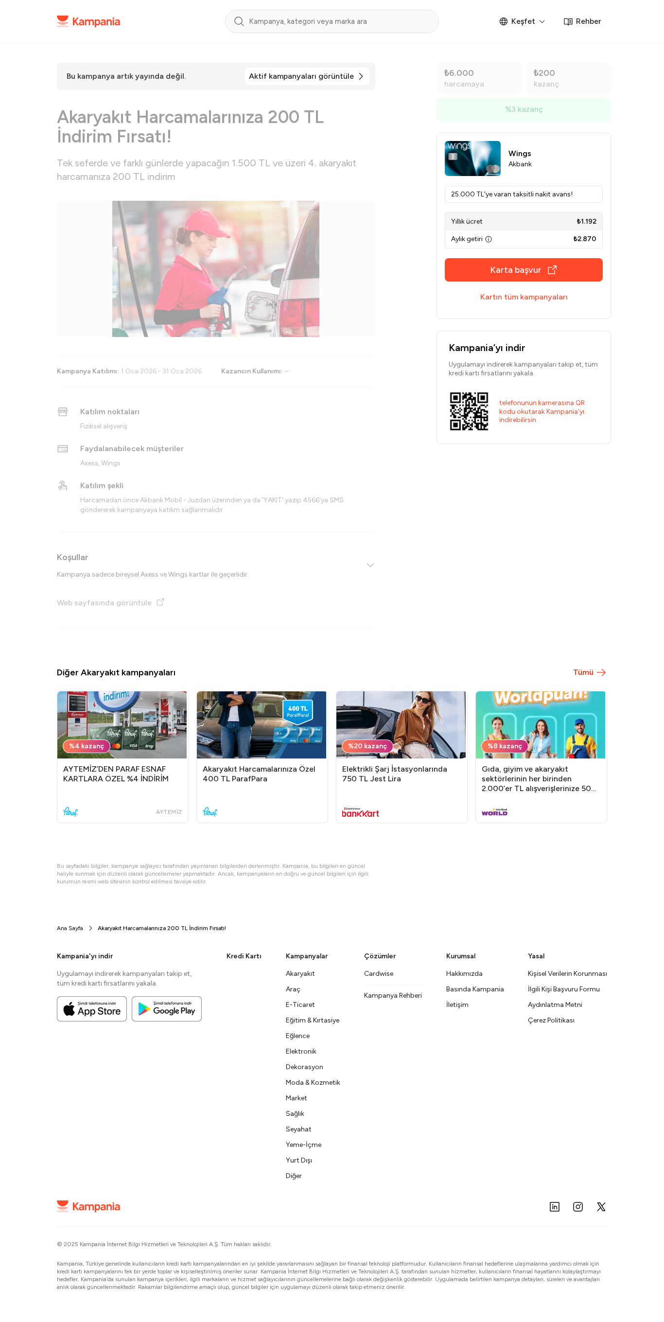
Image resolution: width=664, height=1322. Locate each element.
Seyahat (299, 1129)
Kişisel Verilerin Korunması (567, 973)
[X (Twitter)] (601, 1207)
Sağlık (295, 1114)
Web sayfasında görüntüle (104, 602)
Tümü (583, 672)
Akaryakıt (300, 973)
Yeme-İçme (303, 1145)
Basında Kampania (475, 989)
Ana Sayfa (70, 928)
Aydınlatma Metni (555, 1005)
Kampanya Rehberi (393, 995)
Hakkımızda (464, 973)
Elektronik (301, 1051)
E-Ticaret (300, 1005)
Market (296, 1098)
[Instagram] (578, 1207)
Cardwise (378, 973)
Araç (293, 989)
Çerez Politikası (551, 1020)
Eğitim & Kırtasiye (312, 1020)
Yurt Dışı (299, 1160)
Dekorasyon (304, 1067)
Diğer (294, 1176)
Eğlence (298, 1036)
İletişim (457, 1005)
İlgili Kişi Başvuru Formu (564, 989)
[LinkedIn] (554, 1207)
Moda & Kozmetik (313, 1082)
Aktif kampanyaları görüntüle (301, 76)
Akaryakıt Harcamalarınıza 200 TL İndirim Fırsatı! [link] (162, 928)
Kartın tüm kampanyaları (524, 296)
